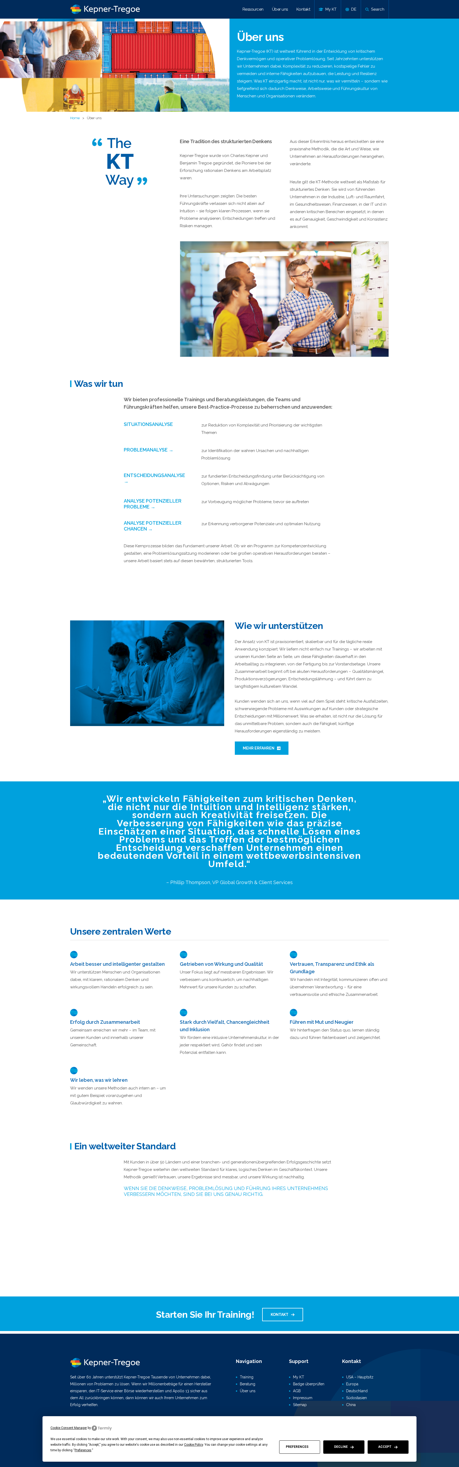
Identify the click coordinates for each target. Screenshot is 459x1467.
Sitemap (300, 1405)
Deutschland (357, 1391)
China (351, 1405)
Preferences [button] (83, 1450)
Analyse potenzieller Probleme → (152, 503)
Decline (341, 1447)
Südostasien (356, 1398)
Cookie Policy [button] (193, 1445)
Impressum (302, 1398)
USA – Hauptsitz (359, 1377)
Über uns (280, 9)
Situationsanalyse (148, 424)
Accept (385, 1447)
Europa (352, 1384)
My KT (298, 1377)
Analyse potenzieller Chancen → (152, 526)
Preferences (297, 1447)
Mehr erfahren (258, 748)
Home (75, 118)
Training (246, 1377)
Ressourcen (253, 9)
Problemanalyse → (148, 450)
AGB (297, 1391)
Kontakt (303, 9)
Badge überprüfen (308, 1384)
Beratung (247, 1384)
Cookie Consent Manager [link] (68, 1428)
